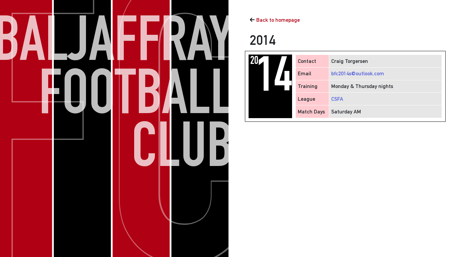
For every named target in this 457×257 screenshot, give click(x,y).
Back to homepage (278, 20)
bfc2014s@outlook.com (357, 73)
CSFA (337, 99)
